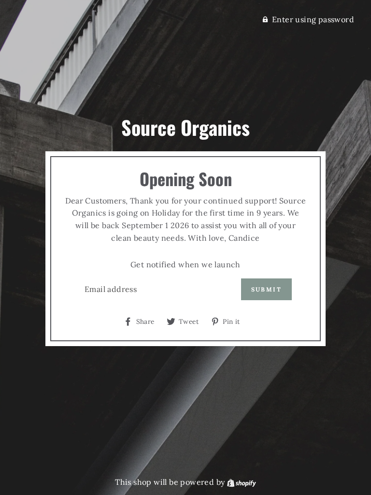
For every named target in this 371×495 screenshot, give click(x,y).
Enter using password (313, 19)
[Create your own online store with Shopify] (241, 482)
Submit (266, 289)
